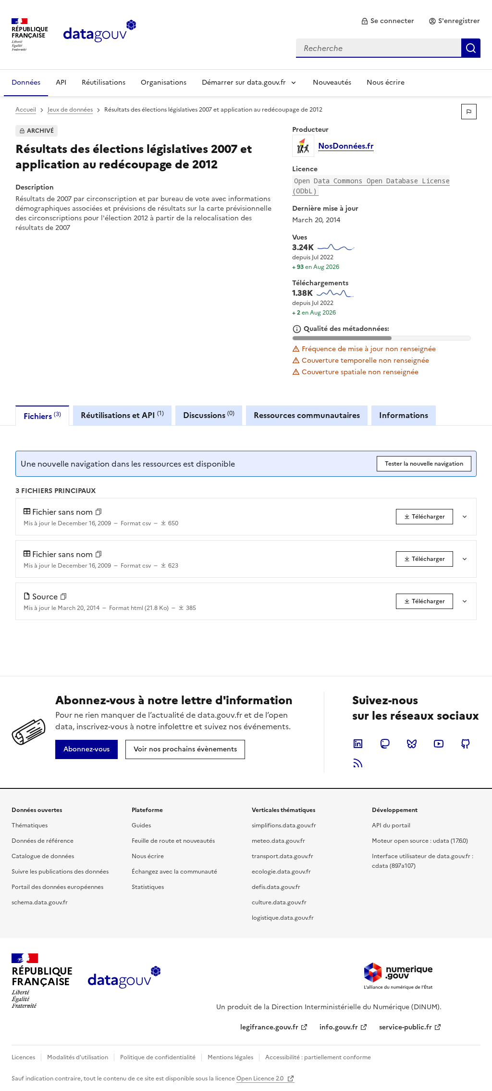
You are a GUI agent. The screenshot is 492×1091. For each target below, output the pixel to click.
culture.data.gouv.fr (279, 902)
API (61, 82)
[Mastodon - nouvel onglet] (384, 743)
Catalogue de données (43, 856)
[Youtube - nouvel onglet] (438, 743)
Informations (403, 415)
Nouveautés (332, 82)
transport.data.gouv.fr (282, 856)
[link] (387, 21)
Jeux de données (70, 109)
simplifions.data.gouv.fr (284, 825)
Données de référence (43, 841)
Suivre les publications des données (60, 871)
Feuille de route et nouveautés (173, 841)
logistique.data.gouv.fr (283, 917)
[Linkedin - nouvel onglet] (358, 743)
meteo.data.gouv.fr (278, 841)
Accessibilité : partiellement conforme (318, 1057)
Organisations (163, 82)
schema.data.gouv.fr (40, 902)
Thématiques (30, 825)
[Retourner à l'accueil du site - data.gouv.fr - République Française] (124, 980)
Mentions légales (230, 1057)
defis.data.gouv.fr (276, 887)
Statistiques (148, 887)
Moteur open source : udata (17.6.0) (420, 841)
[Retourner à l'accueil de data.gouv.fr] (99, 33)
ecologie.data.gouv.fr (281, 871)
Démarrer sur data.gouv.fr (244, 82)
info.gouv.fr (339, 1027)
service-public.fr (405, 1027)
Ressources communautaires (307, 415)
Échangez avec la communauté (174, 871)
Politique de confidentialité (158, 1057)
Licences (23, 1057)
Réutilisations (103, 82)
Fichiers (42, 416)
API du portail (391, 825)
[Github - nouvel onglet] (465, 743)
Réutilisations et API (122, 415)
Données (26, 82)
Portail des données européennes (57, 887)
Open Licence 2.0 (260, 1078)
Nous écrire (386, 82)
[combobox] (388, 48)
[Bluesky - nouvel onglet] (411, 743)
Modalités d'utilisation (77, 1057)
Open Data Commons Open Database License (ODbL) (371, 185)
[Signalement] (469, 111)
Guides (141, 825)
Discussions (208, 415)
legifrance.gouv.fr (269, 1027)
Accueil (25, 109)
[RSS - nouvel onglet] (358, 763)
